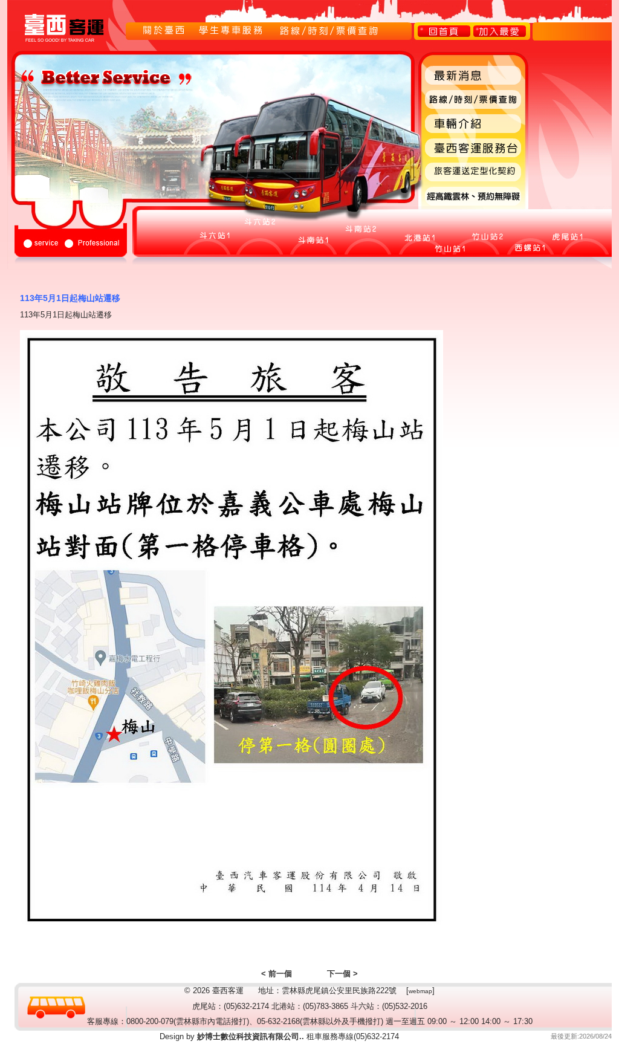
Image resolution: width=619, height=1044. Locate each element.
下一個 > (342, 973)
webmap (420, 991)
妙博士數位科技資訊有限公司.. (249, 1036)
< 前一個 (276, 973)
